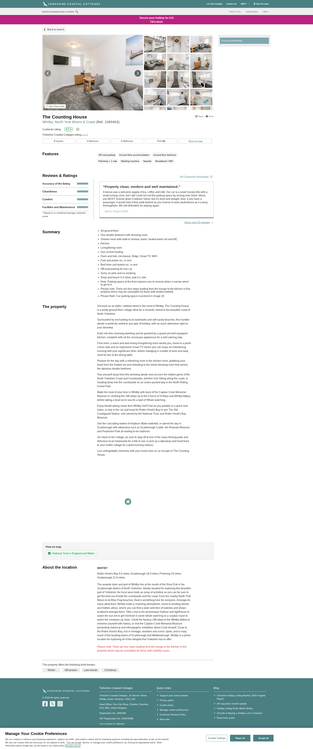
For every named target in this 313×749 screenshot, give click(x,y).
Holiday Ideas (252, 12)
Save (200, 116)
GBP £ (244, 4)
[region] (156, 738)
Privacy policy (167, 700)
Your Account (261, 4)
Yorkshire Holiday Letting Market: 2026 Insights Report (241, 697)
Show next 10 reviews (197, 222)
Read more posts (226, 718)
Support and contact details (174, 695)
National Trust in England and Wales (73, 553)
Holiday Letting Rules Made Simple (235, 708)
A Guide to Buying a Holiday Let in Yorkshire (239, 713)
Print (211, 116)
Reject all (240, 738)
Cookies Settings (216, 738)
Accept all (263, 738)
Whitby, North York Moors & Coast (80, 122)
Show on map (195, 141)
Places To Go (235, 12)
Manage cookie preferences (174, 710)
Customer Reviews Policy (173, 714)
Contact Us (231, 4)
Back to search (55, 29)
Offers (265, 12)
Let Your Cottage (214, 4)
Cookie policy (166, 705)
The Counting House (64, 116)
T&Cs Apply (156, 21)
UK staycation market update (232, 703)
